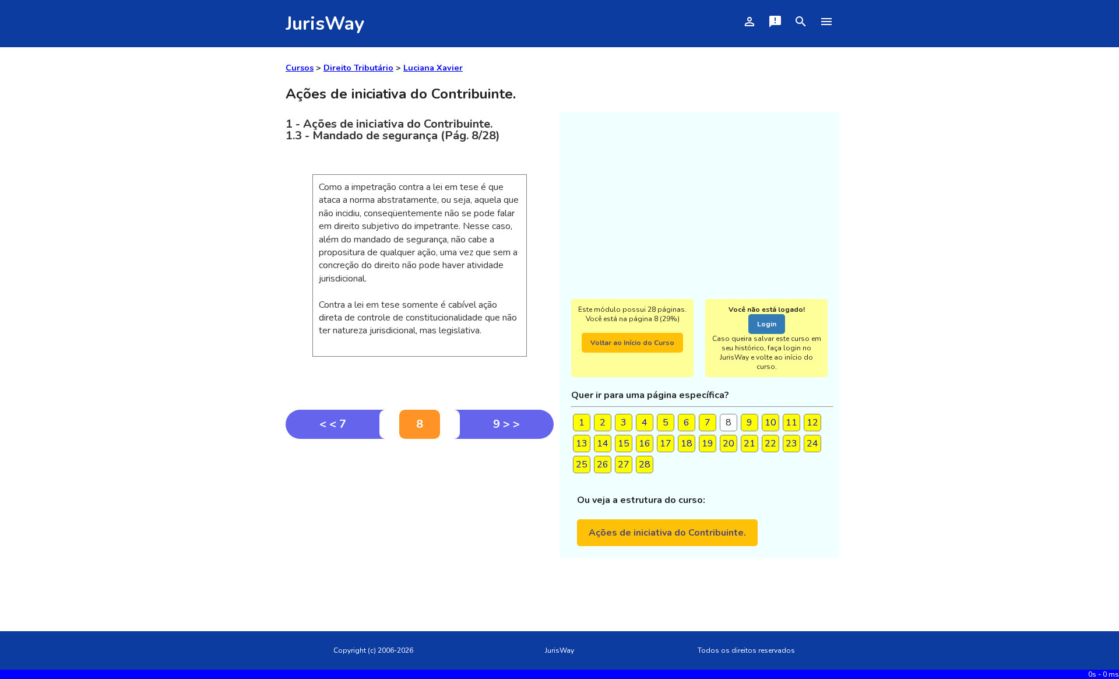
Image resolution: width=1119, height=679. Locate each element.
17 (665, 443)
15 (623, 443)
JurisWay (325, 23)
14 (602, 443)
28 (644, 464)
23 (791, 443)
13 (581, 443)
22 (770, 443)
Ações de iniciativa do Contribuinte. (667, 532)
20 (728, 443)
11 (791, 422)
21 (749, 443)
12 (812, 422)
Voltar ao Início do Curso (632, 342)
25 (581, 464)
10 (770, 422)
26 (602, 464)
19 (707, 443)
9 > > (506, 424)
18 (686, 443)
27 (623, 464)
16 (644, 443)
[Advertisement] (419, 526)
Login (766, 324)
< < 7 (332, 424)
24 (812, 443)
